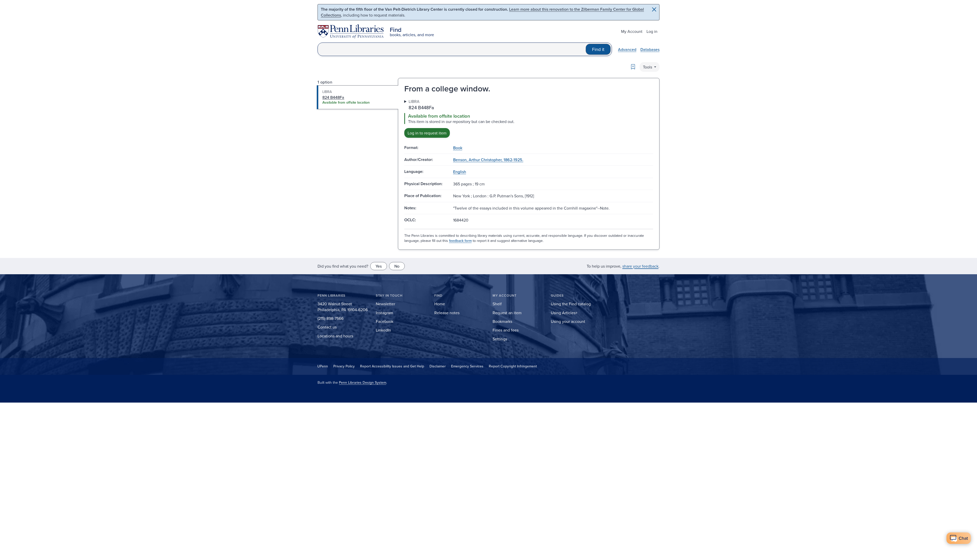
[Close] (654, 9)
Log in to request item (427, 133)
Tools (648, 67)
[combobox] (452, 49)
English (459, 171)
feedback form (460, 240)
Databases (649, 49)
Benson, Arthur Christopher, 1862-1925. (488, 159)
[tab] (357, 97)
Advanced (627, 49)
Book (457, 147)
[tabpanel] (528, 118)
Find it (598, 49)
